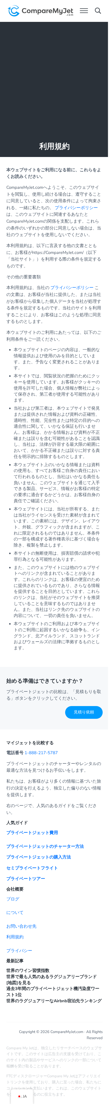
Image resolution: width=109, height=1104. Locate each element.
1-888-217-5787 (41, 753)
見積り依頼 (84, 712)
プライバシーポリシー (76, 208)
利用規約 (15, 937)
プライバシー (19, 951)
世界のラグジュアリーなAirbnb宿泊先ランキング (54, 1001)
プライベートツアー (25, 879)
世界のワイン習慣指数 (27, 970)
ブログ (12, 899)
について (15, 912)
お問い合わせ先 (21, 926)
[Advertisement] (54, 79)
